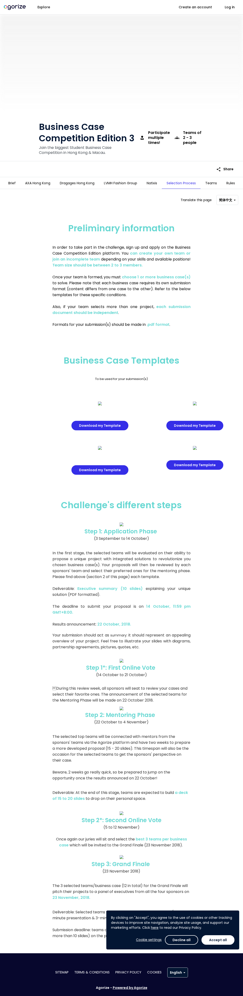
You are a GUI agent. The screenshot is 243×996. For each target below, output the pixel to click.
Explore (43, 7)
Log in (230, 7)
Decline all (182, 940)
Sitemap (62, 972)
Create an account (195, 7)
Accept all (218, 940)
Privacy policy (128, 972)
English (176, 972)
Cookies (154, 972)
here (155, 927)
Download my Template (100, 425)
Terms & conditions (92, 972)
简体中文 (225, 200)
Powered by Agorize (130, 987)
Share (225, 169)
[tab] (12, 183)
